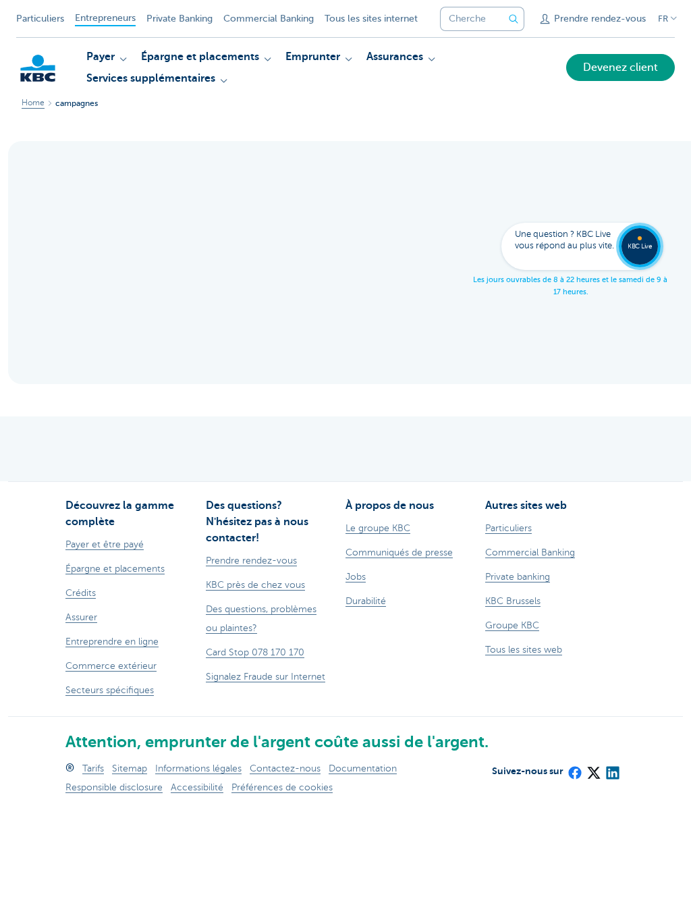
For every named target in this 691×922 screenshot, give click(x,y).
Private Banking (179, 18)
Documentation (363, 768)
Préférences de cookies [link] (282, 787)
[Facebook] (574, 769)
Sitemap (129, 768)
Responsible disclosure (114, 787)
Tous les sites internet (371, 18)
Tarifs (93, 768)
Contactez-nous (285, 768)
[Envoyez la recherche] (513, 19)
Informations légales (198, 768)
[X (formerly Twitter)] (593, 769)
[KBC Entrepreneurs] (37, 68)
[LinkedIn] (612, 769)
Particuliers (40, 18)
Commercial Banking (268, 18)
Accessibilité (197, 787)
